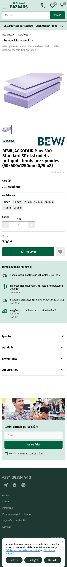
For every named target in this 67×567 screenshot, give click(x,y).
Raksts (5, 501)
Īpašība (7, 336)
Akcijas (5, 495)
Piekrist (14, 560)
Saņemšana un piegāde (14, 520)
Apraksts (7, 347)
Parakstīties (34, 444)
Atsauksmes (10, 369)
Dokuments (9, 358)
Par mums (7, 507)
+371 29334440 (16, 477)
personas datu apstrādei (30, 453)
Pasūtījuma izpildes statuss (16, 514)
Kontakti (6, 526)
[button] (63, 26)
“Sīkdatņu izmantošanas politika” (23, 550)
